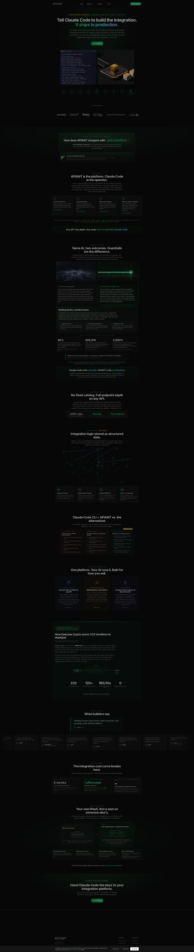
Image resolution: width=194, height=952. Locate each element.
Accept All (134, 948)
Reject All (125, 948)
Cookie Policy (75, 949)
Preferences (116, 948)
